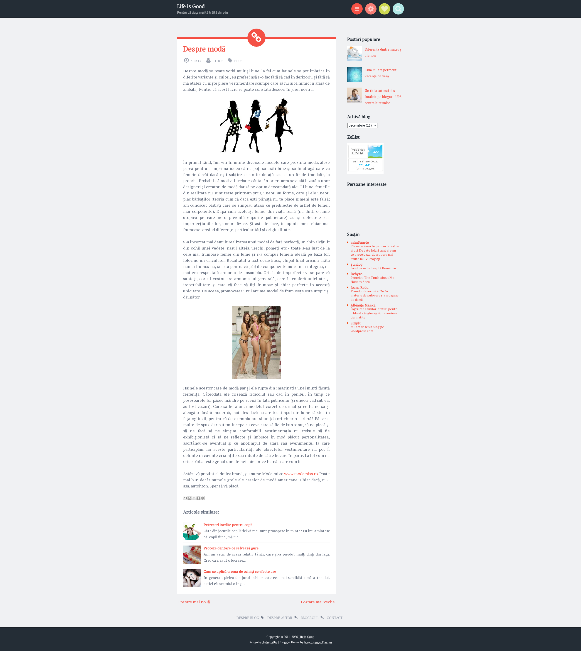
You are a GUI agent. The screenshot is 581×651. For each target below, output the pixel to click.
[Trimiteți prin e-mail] (185, 498)
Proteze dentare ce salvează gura (231, 548)
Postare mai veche (318, 601)
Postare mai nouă (194, 601)
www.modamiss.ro (301, 473)
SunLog (356, 264)
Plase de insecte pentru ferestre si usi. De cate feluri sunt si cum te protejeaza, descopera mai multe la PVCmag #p (375, 252)
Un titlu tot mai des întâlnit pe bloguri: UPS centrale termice (383, 96)
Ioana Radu (359, 287)
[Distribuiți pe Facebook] (198, 498)
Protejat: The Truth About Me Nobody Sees (372, 279)
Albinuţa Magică (363, 305)
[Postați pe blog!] (189, 498)
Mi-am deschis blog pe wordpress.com (367, 329)
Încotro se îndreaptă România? (373, 268)
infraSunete (360, 242)
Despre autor (279, 617)
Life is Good (191, 6)
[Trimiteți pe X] (194, 498)
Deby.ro (356, 274)
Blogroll (309, 617)
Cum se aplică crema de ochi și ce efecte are (240, 571)
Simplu (356, 323)
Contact (334, 617)
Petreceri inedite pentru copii (228, 524)
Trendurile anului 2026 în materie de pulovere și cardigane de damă (375, 295)
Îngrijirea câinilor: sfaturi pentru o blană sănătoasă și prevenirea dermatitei (374, 313)
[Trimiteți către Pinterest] (202, 498)
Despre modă (204, 49)
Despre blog (247, 617)
